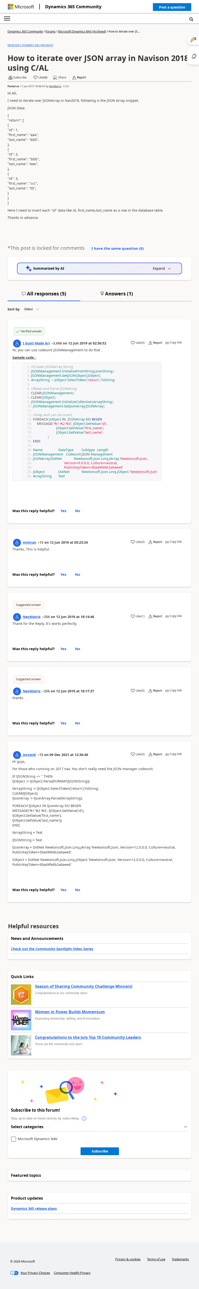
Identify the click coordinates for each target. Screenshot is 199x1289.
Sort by (14, 309)
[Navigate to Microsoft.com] (21, 6)
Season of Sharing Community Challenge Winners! (84, 986)
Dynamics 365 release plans (34, 1208)
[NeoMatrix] (17, 617)
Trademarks (180, 1259)
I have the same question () (117, 248)
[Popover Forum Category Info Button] (84, 1118)
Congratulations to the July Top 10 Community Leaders (88, 1037)
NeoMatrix (55, 86)
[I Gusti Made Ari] (17, 343)
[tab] (44, 295)
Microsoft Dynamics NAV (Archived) (82, 31)
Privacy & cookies (128, 1259)
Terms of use (156, 1259)
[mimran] (17, 543)
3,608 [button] (57, 343)
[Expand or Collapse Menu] (7, 18)
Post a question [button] (172, 7)
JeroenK (29, 754)
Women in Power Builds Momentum (70, 1012)
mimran (29, 542)
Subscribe (100, 1151)
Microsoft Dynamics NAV (37, 1139)
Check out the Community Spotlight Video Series (52, 948)
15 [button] (41, 542)
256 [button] (67, 86)
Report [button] (81, 77)
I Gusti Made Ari (36, 343)
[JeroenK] (17, 755)
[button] (172, 8)
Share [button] (62, 77)
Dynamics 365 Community (73, 6)
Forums (50, 31)
